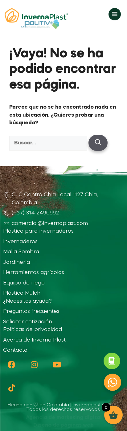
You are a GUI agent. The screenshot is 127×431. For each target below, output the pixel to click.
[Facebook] (11, 364)
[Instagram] (34, 364)
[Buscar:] (48, 143)
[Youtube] (56, 364)
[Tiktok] (11, 387)
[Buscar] (98, 143)
